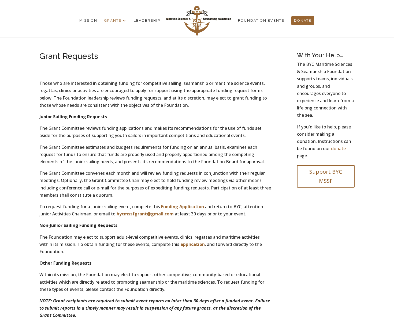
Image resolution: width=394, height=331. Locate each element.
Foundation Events (261, 20)
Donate (302, 20)
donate (338, 148)
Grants (112, 20)
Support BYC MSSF (325, 176)
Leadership (147, 20)
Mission (88, 20)
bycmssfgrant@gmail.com (145, 214)
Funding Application (183, 207)
